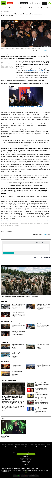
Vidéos (48, 7)
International (11, 7)
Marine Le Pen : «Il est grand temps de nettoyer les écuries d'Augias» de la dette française (18, 314)
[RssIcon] (40, 3)
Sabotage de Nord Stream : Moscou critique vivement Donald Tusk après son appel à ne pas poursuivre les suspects (41, 409)
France (26, 7)
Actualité (4, 7)
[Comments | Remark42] (26, 250)
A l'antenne (43, 7)
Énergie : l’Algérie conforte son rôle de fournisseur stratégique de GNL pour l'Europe (43, 365)
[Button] (49, 3)
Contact (26, 464)
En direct (10, 3)
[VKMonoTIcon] (30, 3)
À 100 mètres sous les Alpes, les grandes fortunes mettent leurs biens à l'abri (12, 397)
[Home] (3, 3)
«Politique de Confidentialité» (38, 472)
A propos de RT (26, 456)
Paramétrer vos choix (26, 461)
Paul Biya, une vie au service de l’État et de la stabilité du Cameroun (18, 346)
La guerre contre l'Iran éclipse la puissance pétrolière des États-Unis (19, 325)
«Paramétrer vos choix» (5, 471)
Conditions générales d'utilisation (26, 458)
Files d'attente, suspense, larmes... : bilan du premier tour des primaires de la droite (25, 221)
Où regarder (24, 3)
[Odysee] (33, 3)
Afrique (21, 7)
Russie (17, 7)
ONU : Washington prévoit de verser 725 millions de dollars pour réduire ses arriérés (43, 325)
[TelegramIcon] (37, 3)
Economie (37, 7)
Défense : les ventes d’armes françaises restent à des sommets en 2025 (18, 306)
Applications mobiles (26, 466)
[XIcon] (35, 3)
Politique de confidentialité (26, 459)
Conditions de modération (26, 462)
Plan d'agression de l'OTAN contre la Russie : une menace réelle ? (43, 346)
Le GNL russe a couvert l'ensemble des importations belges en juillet (18, 373)
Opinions (31, 7)
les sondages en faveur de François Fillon (35, 70)
